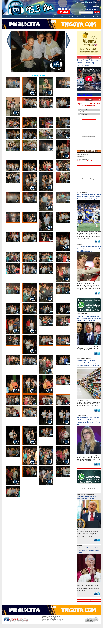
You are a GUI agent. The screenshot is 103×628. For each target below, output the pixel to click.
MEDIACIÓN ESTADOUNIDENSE (85, 494)
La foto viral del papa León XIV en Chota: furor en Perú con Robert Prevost (88, 550)
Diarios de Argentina (89, 600)
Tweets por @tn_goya (85, 95)
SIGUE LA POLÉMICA (82, 314)
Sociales (79, 16)
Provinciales (19, 16)
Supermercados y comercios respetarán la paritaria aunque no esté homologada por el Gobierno (88, 362)
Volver (38, 502)
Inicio (4, 16)
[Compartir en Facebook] (96, 242)
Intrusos (86, 16)
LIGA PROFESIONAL (82, 192)
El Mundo (63, 16)
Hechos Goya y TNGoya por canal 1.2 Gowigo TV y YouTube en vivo (87, 63)
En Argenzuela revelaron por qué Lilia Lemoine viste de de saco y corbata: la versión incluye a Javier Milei (88, 420)
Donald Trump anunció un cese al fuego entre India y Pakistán (88, 497)
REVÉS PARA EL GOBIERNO (84, 358)
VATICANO (80, 545)
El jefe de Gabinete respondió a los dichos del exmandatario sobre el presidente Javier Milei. (88, 348)
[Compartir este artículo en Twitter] (99, 242)
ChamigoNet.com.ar (59, 620)
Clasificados (96, 16)
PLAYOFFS (79, 244)
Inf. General (54, 16)
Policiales (38, 16)
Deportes (71, 16)
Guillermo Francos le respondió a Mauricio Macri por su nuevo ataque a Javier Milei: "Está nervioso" (89, 318)
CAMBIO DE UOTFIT (82, 415)
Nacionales (29, 16)
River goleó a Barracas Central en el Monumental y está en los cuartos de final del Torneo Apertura (89, 248)
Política (46, 16)
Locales (10, 16)
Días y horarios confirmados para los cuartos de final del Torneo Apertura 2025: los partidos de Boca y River (89, 196)
